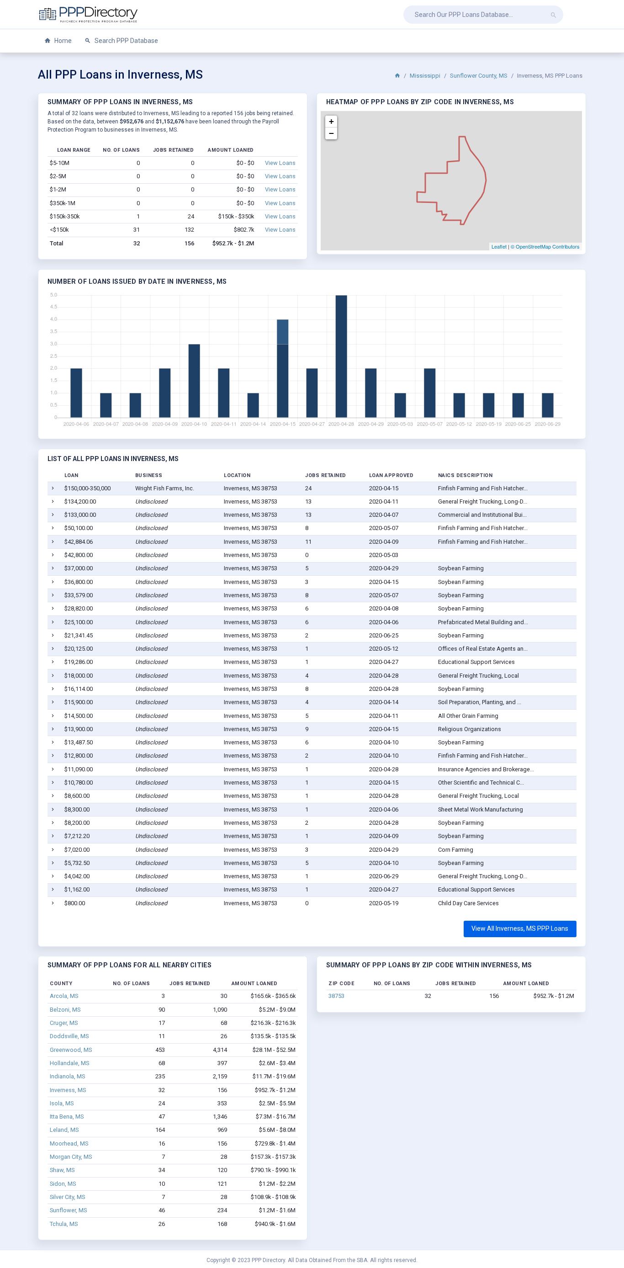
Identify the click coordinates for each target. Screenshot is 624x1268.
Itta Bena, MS (67, 1116)
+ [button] (331, 121)
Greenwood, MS (71, 1049)
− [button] (331, 133)
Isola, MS (62, 1103)
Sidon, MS (63, 1183)
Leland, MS (64, 1129)
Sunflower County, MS (479, 75)
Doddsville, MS (69, 1036)
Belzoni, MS (65, 1009)
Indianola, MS (67, 1076)
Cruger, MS (64, 1022)
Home (62, 40)
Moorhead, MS (69, 1143)
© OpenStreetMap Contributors (545, 246)
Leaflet (499, 246)
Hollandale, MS (69, 1063)
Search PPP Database (125, 40)
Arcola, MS (64, 995)
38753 (336, 995)
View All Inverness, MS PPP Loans (519, 928)
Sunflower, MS (68, 1210)
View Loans (280, 162)
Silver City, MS (67, 1197)
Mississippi (425, 75)
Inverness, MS (68, 1090)
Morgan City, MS (71, 1156)
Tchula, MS (64, 1223)
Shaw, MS (62, 1170)
